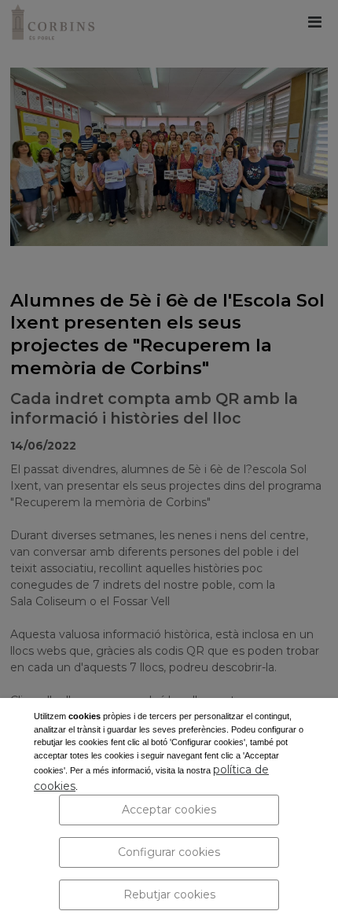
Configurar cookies (169, 852)
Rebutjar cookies (169, 894)
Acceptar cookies (169, 810)
